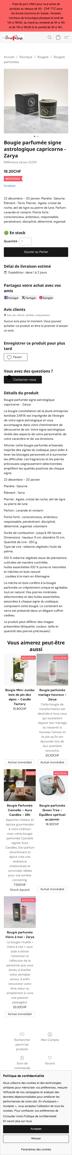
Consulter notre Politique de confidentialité (29, 1116)
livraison (10, 186)
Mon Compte (50, 1040)
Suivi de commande (22, 1065)
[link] (36, 1148)
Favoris (50, 1063)
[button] (14, 37)
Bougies (43, 57)
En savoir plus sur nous (17, 1121)
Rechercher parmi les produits (22, 1044)
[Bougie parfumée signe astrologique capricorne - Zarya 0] (36, 101)
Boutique (26, 57)
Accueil (9, 57)
